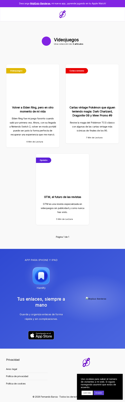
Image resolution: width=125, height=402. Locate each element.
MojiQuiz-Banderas (40, 3)
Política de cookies (16, 383)
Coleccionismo (77, 70)
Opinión (43, 160)
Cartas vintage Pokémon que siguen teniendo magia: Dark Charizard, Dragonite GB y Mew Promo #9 (92, 111)
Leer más (87, 393)
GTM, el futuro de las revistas (62, 197)
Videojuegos (16, 70)
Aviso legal (11, 369)
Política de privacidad (17, 376)
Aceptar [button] (98, 393)
